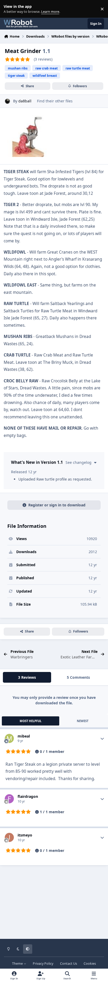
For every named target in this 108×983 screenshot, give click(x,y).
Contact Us (68, 963)
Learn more (10, 9)
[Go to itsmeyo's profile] (9, 837)
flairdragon (28, 796)
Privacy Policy (43, 963)
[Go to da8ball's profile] (7, 101)
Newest (82, 721)
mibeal (24, 736)
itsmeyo (25, 835)
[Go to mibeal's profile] (9, 738)
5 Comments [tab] (78, 677)
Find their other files (55, 100)
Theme (18, 963)
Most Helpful (30, 721)
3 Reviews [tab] (27, 677)
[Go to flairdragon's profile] (9, 798)
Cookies (90, 963)
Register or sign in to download (56, 504)
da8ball (24, 100)
